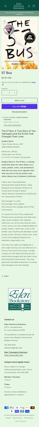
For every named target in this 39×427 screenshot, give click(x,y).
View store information (12, 125)
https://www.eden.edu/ (13, 355)
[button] (5, 6)
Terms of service (20, 421)
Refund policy (17, 418)
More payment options (19, 111)
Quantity (4, 88)
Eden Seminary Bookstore (18, 415)
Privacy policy (28, 418)
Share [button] (6, 276)
